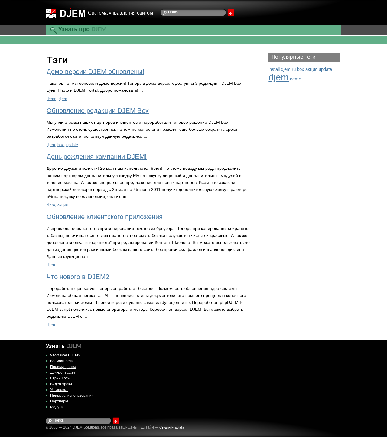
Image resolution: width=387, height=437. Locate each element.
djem (63, 99)
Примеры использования (72, 395)
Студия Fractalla (171, 427)
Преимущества (63, 367)
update (72, 145)
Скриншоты (60, 378)
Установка (59, 390)
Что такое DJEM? (65, 355)
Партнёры (59, 401)
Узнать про (82, 29)
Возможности (61, 361)
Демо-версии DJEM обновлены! (95, 71)
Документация (62, 372)
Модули (56, 407)
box (60, 145)
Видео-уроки (61, 384)
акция (62, 205)
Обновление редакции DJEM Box (98, 110)
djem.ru (288, 69)
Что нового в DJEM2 (78, 277)
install (274, 69)
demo (51, 99)
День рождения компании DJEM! (97, 156)
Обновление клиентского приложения (105, 217)
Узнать (64, 346)
